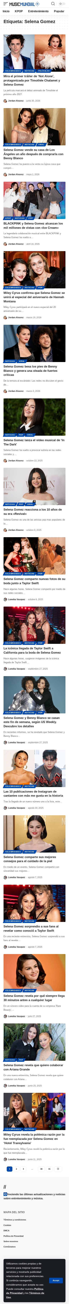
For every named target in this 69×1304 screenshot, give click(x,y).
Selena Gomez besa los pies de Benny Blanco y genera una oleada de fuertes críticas (30, 371)
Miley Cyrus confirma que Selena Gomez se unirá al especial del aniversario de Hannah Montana (34, 297)
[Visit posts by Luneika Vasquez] (5, 599)
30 (41, 1169)
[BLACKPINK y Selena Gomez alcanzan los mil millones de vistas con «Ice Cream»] (34, 200)
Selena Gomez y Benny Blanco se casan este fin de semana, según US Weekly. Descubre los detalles (32, 722)
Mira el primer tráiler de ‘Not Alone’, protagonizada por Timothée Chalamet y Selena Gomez (32, 80)
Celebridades (13, 71)
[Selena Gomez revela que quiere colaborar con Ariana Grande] (34, 1042)
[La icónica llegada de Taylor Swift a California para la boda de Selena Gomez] (34, 625)
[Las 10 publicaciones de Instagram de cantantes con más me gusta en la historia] (34, 768)
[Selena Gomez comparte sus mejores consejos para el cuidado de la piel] (34, 834)
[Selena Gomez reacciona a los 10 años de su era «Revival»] (34, 486)
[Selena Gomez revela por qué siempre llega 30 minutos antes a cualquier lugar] (34, 972)
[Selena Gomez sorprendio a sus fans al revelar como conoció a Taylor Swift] (34, 903)
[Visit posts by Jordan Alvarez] (5, 101)
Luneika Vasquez (16, 599)
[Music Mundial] (25, 4)
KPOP (8, 218)
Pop (30, 218)
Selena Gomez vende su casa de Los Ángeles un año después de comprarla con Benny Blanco (33, 154)
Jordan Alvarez (16, 101)
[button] (56, 1280)
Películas (44, 71)
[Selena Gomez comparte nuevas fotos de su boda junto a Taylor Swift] (34, 555)
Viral (41, 145)
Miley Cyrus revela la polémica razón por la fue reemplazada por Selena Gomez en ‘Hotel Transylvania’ (34, 1139)
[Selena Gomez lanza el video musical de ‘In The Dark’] (34, 417)
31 (49, 1169)
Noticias (29, 71)
